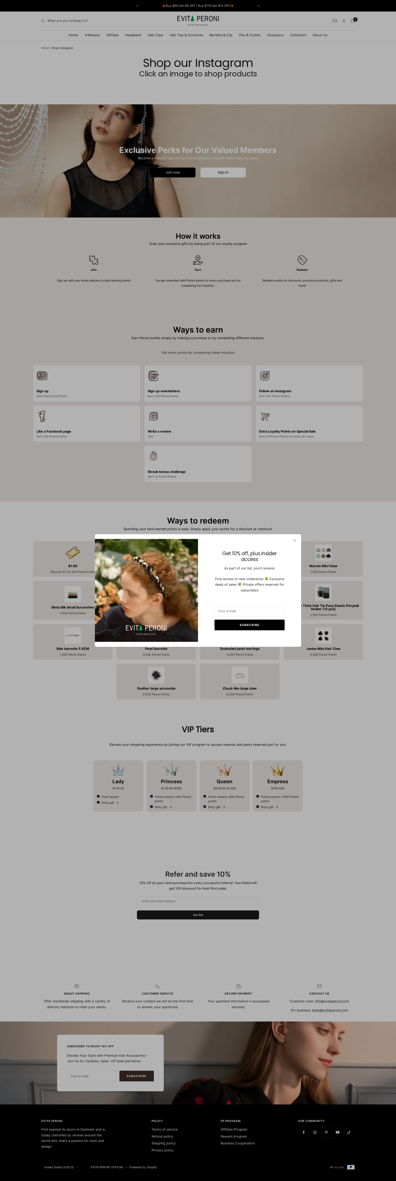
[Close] (294, 540)
